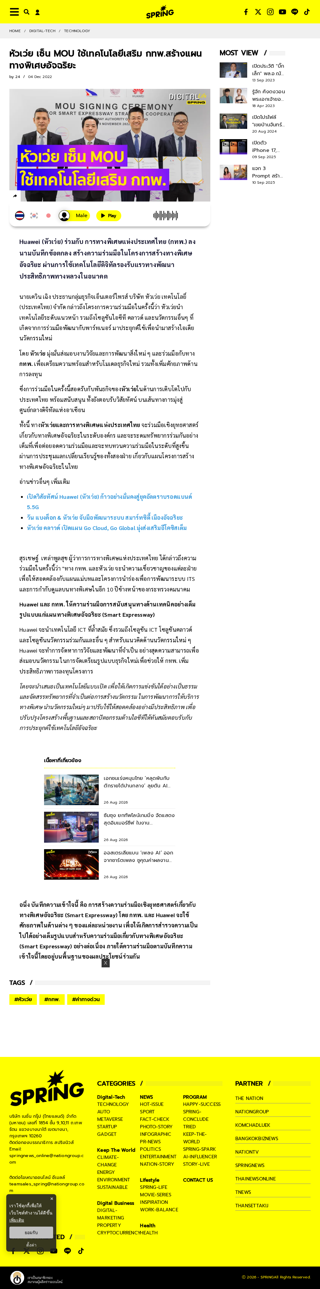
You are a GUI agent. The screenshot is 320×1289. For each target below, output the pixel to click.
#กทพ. (52, 999)
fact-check (154, 1119)
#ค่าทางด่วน (86, 999)
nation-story (157, 1164)
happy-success (202, 1104)
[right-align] (25, 11)
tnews (243, 1192)
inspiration (154, 1202)
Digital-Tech (42, 31)
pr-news (150, 1141)
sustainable (112, 1187)
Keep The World (116, 1150)
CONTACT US (198, 1180)
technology (113, 1104)
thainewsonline (255, 1178)
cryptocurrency (119, 1232)
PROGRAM (195, 1097)
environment (113, 1179)
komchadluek (252, 1125)
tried (189, 1126)
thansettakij (251, 1205)
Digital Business (115, 1203)
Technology (77, 31)
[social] (246, 12)
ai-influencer (200, 1156)
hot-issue (151, 1104)
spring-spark (199, 1149)
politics (150, 1149)
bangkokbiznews (256, 1138)
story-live (196, 1164)
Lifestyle (149, 1180)
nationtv (247, 1152)
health (149, 1232)
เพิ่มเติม (16, 1220)
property (109, 1225)
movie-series (155, 1194)
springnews (249, 1165)
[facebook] (26, 196)
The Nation (249, 1098)
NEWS (146, 1097)
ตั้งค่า (31, 1245)
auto (103, 1111)
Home (15, 31)
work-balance (159, 1209)
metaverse (110, 1119)
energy (106, 1172)
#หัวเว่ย (23, 999)
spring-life (153, 1187)
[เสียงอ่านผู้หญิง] (74, 215)
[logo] (160, 12)
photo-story (156, 1126)
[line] (48, 196)
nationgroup (252, 1111)
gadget (107, 1134)
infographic (155, 1134)
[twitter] (37, 195)
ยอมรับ (31, 1232)
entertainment (158, 1156)
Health (147, 1225)
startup (107, 1126)
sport (147, 1111)
